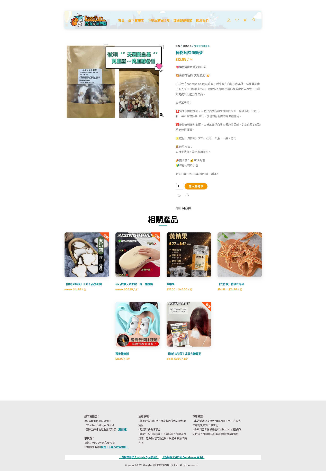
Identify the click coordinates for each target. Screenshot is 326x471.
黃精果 (171, 284)
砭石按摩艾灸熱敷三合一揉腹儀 (134, 284)
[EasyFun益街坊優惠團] (89, 19)
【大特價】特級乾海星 (231, 284)
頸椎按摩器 (122, 353)
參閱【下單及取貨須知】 (115, 447)
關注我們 (202, 20)
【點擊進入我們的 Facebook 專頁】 (183, 457)
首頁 (121, 20)
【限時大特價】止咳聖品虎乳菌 (83, 284)
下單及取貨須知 (159, 20)
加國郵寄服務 (183, 20)
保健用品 (187, 45)
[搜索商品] (254, 20)
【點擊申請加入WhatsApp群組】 (139, 457)
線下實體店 (136, 20)
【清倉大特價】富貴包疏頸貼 (184, 353)
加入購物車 (196, 186)
